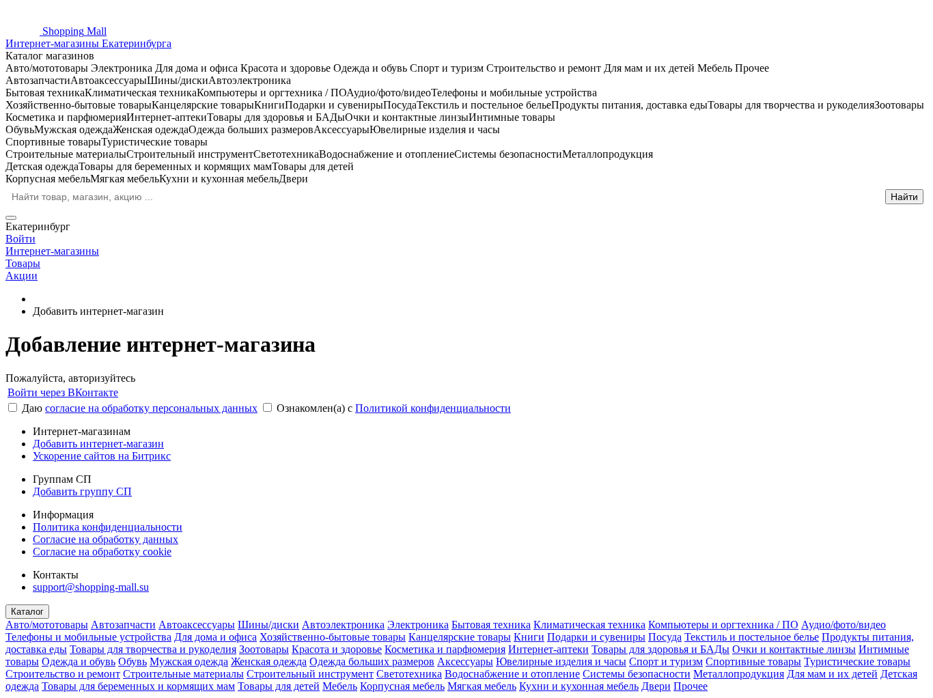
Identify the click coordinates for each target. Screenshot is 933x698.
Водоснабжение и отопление (512, 674)
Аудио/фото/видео (843, 624)
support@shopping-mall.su (91, 587)
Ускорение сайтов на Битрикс (102, 456)
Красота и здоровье (337, 649)
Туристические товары (857, 661)
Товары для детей (279, 686)
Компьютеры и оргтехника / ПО (723, 624)
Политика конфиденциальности (107, 527)
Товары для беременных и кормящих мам (138, 686)
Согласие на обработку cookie (102, 551)
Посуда (665, 637)
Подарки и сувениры (596, 637)
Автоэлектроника (343, 624)
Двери (656, 686)
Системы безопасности (637, 674)
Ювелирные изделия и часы (561, 661)
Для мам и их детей (832, 674)
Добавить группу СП (82, 491)
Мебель (339, 686)
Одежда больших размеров (371, 661)
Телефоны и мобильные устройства (88, 637)
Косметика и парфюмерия (445, 649)
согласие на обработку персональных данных (151, 408)
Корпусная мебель (402, 686)
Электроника (418, 624)
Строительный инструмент (310, 674)
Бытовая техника (491, 624)
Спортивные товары (753, 661)
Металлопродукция (738, 674)
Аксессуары (465, 661)
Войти (20, 239)
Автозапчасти (123, 624)
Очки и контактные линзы (794, 649)
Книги (529, 637)
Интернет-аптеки (548, 649)
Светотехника (409, 674)
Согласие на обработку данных (105, 539)
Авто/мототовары (46, 624)
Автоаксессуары (196, 624)
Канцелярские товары (459, 637)
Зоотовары (264, 649)
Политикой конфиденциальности (433, 408)
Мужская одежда (189, 661)
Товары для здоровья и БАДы (660, 649)
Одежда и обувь (78, 661)
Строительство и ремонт (62, 674)
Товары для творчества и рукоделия (153, 649)
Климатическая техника (589, 624)
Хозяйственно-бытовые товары (333, 637)
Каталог (27, 611)
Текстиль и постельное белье (751, 637)
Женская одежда (269, 661)
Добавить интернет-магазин (98, 443)
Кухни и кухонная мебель (579, 686)
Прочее (690, 686)
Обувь (132, 661)
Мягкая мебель (481, 686)
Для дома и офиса (215, 637)
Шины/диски (268, 624)
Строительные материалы (183, 674)
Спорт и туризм (666, 661)
